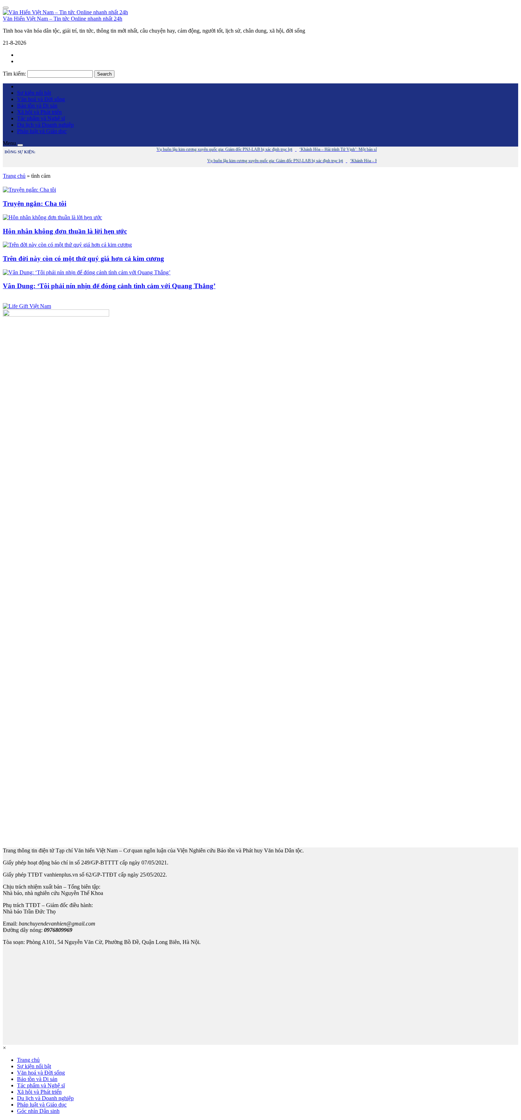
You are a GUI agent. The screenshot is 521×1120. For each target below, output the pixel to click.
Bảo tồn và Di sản (37, 106)
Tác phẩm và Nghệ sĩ (41, 118)
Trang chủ (14, 176)
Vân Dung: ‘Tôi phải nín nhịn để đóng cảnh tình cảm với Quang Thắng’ (109, 286)
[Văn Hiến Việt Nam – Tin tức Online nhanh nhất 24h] (65, 12)
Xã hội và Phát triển (39, 112)
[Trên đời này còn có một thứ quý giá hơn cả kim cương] (67, 245)
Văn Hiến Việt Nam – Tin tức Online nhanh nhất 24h (62, 19)
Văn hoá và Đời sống (41, 99)
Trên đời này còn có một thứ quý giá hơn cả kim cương (83, 258)
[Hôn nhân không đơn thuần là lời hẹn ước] (52, 217)
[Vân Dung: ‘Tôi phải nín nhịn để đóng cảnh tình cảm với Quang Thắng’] (86, 272)
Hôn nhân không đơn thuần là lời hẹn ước (65, 231)
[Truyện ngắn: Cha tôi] (29, 190)
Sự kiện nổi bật (34, 93)
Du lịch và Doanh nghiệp (45, 125)
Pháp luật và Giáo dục (42, 131)
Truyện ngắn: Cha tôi (34, 203)
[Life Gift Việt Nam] (27, 306)
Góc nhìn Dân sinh (38, 1111)
